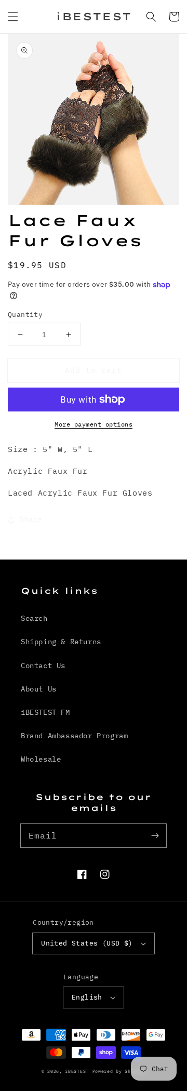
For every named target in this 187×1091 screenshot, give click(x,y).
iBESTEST (77, 1071)
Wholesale (41, 759)
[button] (13, 16)
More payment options (93, 424)
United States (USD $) (86, 943)
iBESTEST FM (45, 712)
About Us (39, 689)
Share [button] (31, 519)
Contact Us (43, 665)
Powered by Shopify (119, 1071)
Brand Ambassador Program (74, 735)
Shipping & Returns (61, 641)
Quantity (25, 314)
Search (34, 618)
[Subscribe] (154, 835)
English (87, 997)
